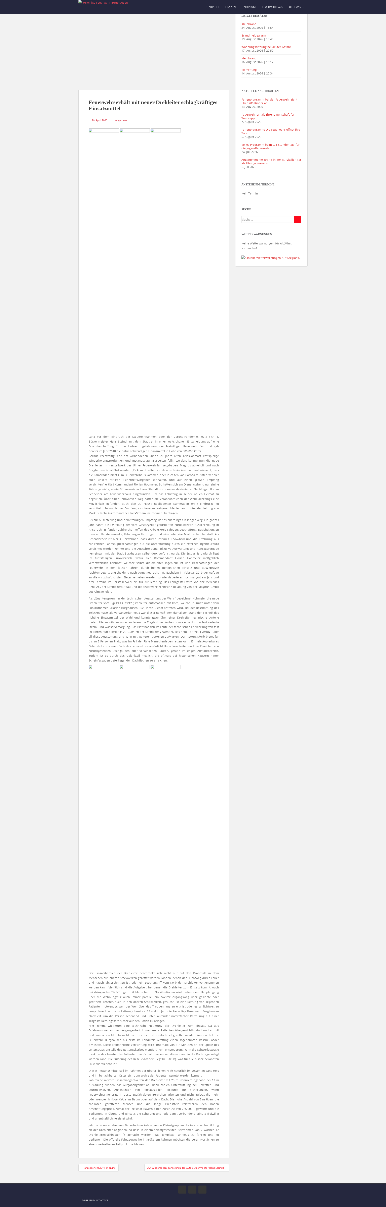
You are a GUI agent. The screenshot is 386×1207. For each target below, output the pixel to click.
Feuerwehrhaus (272, 7)
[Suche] (297, 219)
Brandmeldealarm (253, 35)
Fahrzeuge (249, 7)
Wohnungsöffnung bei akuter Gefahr (266, 47)
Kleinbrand (249, 24)
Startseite (212, 7)
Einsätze (230, 7)
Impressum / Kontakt (94, 1200)
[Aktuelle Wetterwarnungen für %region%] (270, 258)
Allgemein (121, 120)
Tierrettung (249, 70)
